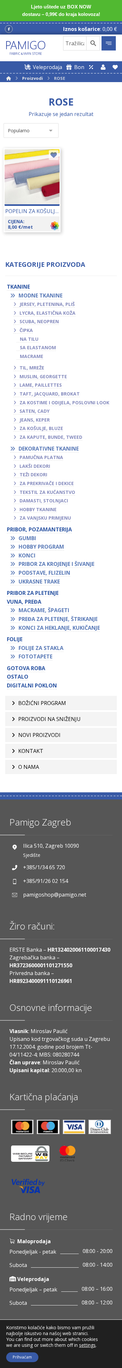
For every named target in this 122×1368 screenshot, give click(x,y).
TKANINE (18, 286)
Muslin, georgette (43, 376)
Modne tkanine (40, 295)
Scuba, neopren (39, 321)
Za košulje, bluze (41, 428)
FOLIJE (14, 639)
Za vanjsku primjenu (45, 518)
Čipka (26, 330)
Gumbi (27, 538)
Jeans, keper (35, 420)
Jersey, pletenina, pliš (47, 304)
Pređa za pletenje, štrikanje (58, 619)
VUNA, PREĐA (24, 601)
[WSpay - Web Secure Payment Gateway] (33, 1156)
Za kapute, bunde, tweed (51, 437)
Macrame (31, 356)
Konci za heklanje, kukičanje (59, 627)
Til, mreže (32, 368)
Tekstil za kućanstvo (47, 492)
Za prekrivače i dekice (47, 483)
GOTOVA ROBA (26, 668)
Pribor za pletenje (33, 593)
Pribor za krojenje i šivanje (56, 564)
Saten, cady (34, 411)
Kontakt (30, 751)
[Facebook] (9, 29)
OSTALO (17, 676)
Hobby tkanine (38, 509)
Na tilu (29, 339)
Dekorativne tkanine (49, 448)
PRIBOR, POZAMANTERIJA (39, 529)
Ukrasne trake (39, 581)
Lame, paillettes (41, 385)
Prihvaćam (22, 1357)
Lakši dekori (35, 466)
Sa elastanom (38, 347)
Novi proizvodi (39, 735)
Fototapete (35, 656)
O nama (28, 766)
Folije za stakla (41, 648)
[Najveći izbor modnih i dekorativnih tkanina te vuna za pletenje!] (25, 48)
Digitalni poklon (32, 685)
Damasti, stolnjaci (44, 500)
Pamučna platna (41, 457)
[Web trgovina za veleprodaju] (91, 67)
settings (87, 1345)
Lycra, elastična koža (47, 313)
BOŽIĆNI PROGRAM (42, 703)
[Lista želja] (115, 67)
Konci (27, 555)
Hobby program (41, 546)
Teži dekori (33, 474)
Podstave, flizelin (44, 572)
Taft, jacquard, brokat (50, 394)
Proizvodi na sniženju (49, 719)
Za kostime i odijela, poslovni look (64, 402)
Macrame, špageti (44, 610)
